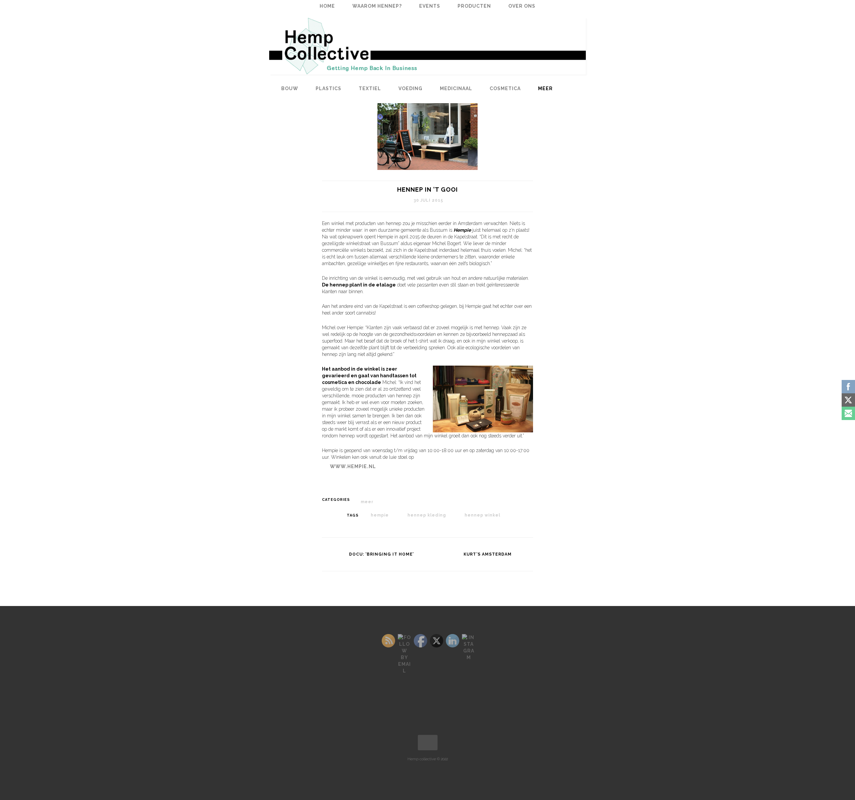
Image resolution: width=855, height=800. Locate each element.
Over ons (521, 6)
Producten (474, 6)
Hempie (380, 515)
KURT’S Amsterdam (488, 554)
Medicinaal (456, 88)
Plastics (328, 88)
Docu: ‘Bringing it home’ (381, 554)
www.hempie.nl (353, 466)
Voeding (410, 88)
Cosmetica (505, 88)
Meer (545, 88)
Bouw (289, 88)
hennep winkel (482, 515)
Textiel (370, 88)
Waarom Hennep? (377, 6)
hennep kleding (426, 515)
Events (429, 6)
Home (327, 6)
